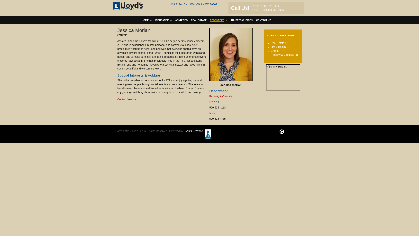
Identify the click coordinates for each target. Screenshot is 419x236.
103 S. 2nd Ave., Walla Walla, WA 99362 (194, 4)
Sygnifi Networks (193, 131)
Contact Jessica (126, 99)
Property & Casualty (221, 96)
